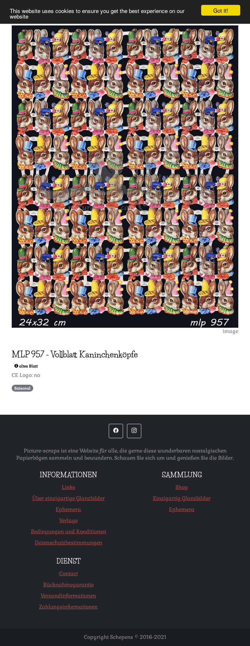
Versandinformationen (68, 595)
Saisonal (22, 388)
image (230, 331)
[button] (116, 431)
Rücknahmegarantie (68, 584)
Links (68, 487)
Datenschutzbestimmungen (68, 542)
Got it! (220, 10)
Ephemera (68, 509)
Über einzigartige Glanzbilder (68, 498)
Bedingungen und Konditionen (68, 531)
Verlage (68, 520)
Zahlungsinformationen (68, 606)
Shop (181, 487)
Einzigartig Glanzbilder (182, 498)
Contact (68, 573)
